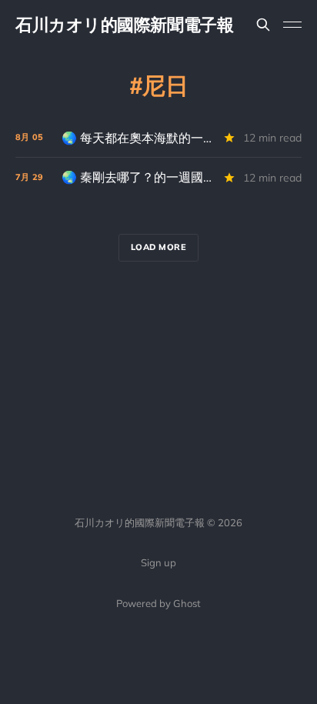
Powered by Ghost (158, 603)
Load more (159, 247)
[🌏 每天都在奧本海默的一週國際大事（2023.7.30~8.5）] (158, 138)
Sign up (158, 562)
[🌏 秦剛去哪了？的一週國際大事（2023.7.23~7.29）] (158, 177)
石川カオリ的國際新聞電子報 (124, 24)
